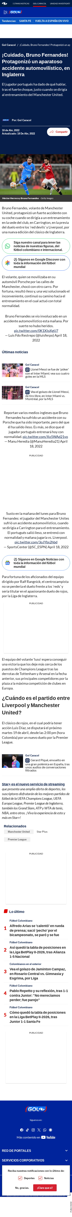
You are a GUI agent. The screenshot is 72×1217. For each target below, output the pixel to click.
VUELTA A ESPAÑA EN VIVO (52, 21)
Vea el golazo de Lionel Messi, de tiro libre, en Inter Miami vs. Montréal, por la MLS (47, 395)
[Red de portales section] (66, 1150)
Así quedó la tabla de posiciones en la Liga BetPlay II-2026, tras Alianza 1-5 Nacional (38, 952)
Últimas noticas (20, 3)
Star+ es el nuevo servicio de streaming (33, 784)
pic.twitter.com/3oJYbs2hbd (36, 542)
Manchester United (19, 831)
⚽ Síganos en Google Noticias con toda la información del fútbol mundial (39, 562)
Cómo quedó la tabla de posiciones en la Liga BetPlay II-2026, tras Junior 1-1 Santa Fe (38, 1017)
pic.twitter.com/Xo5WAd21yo (45, 436)
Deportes (29, 1178)
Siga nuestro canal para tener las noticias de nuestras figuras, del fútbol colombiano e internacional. (38, 245)
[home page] (4, 3)
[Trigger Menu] (5, 12)
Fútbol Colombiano (21, 920)
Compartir (62, 131)
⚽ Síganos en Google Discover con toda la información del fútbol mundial (39, 263)
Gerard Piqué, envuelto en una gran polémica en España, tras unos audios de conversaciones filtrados (47, 765)
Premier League (17, 839)
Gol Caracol (39, 3)
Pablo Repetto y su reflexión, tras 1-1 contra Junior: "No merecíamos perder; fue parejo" (39, 995)
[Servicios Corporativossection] (66, 1160)
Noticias (49, 1178)
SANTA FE (25, 21)
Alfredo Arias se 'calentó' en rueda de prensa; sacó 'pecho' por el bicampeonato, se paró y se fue (37, 930)
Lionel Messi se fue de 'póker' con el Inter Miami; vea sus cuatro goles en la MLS (47, 372)
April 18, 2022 (58, 547)
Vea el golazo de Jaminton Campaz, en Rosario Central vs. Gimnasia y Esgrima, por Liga (38, 973)
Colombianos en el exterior (25, 964)
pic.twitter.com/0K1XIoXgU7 (36, 330)
